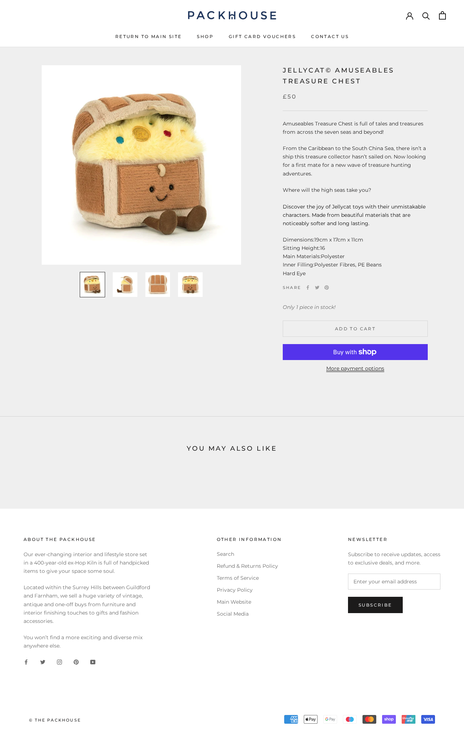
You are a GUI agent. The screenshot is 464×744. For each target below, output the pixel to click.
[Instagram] (59, 661)
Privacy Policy (235, 590)
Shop (205, 36)
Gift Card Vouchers (262, 36)
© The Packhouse (55, 720)
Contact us (330, 36)
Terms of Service (238, 578)
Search (225, 554)
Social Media (233, 614)
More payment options (355, 368)
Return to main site (148, 36)
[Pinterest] (326, 287)
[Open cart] (442, 15)
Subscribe (375, 605)
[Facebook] (308, 287)
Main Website (234, 602)
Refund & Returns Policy (247, 566)
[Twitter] (317, 287)
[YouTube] (92, 661)
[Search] (426, 15)
